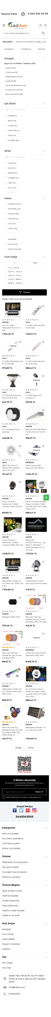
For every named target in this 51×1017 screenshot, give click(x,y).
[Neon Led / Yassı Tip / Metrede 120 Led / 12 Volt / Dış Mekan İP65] (12, 637)
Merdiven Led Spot (11, 877)
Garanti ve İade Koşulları (13, 910)
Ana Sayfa (7, 42)
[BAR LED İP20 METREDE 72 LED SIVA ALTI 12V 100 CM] (36, 414)
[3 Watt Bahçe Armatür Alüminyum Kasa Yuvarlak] (36, 565)
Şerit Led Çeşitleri (10, 833)
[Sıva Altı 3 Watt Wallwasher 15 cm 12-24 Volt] (12, 310)
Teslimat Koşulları (10, 896)
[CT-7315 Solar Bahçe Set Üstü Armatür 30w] (12, 380)
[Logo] (21, 25)
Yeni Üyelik (7, 963)
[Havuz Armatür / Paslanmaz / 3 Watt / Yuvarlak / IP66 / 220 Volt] (12, 486)
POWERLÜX (26, 49)
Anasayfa (6, 929)
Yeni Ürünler (8, 934)
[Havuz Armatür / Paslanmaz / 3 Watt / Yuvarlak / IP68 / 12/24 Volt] (12, 524)
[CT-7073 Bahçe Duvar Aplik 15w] (12, 414)
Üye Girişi (6, 967)
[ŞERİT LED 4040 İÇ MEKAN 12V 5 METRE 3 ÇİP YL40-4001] (12, 450)
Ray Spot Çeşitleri (10, 867)
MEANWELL (9, 49)
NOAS (4, 462)
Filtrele (26, 292)
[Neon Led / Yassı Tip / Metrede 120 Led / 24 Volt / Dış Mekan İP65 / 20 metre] (36, 601)
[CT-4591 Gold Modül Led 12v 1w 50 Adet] (36, 346)
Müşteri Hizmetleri (11, 944)
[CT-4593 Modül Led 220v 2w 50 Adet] (36, 310)
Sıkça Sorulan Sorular (12, 891)
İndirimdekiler (8, 939)
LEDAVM (41, 49)
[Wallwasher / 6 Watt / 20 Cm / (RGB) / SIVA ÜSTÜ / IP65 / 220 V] (12, 673)
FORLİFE (5, 614)
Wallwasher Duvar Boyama (15, 862)
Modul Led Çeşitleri (11, 848)
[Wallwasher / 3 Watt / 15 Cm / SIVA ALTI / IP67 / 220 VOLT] (12, 565)
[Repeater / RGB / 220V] (12, 601)
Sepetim (6, 949)
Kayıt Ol (39, 791)
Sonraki (31, 748)
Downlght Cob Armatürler (14, 872)
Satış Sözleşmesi (10, 905)
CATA (28, 322)
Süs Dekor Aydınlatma (12, 838)
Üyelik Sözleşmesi (10, 900)
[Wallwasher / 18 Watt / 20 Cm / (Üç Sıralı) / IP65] (36, 712)
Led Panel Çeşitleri (11, 843)
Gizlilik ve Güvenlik (10, 915)
